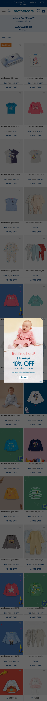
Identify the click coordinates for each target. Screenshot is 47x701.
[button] (42, 318)
